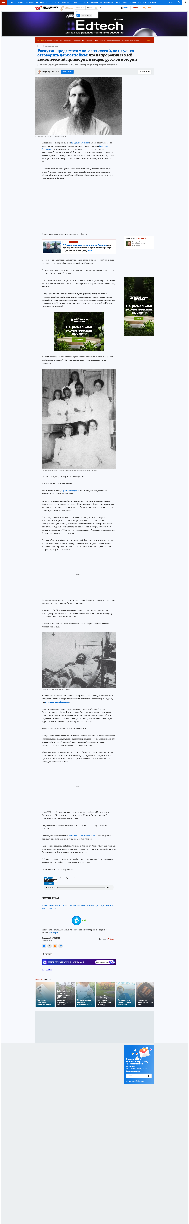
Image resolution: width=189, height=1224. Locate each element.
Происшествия (149, 2)
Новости (48, 40)
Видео (20, 2)
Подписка (147, 8)
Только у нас (57, 40)
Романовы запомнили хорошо (83, 835)
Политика (44, 2)
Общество (55, 2)
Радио (125, 8)
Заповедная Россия (113, 40)
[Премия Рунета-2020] (65, 8)
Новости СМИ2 (47, 970)
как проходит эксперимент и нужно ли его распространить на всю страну (87, 248)
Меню (3, 2)
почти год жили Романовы (57, 701)
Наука (118, 2)
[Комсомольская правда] (46, 8)
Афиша (136, 40)
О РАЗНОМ (48, 954)
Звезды (85, 2)
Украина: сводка (78, 40)
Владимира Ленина (80, 142)
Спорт (125, 2)
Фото (13, 2)
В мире (76, 2)
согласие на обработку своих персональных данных (136, 1080)
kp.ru (112, 939)
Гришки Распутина (71, 490)
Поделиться (146, 71)
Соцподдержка (106, 2)
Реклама (135, 8)
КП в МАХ (89, 40)
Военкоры (67, 40)
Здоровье (94, 2)
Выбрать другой (86, 15)
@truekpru (53, 932)
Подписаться (67, 71)
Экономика (66, 2)
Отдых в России (99, 40)
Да (78, 15)
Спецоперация (32, 2)
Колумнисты (135, 2)
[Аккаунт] (185, 2)
